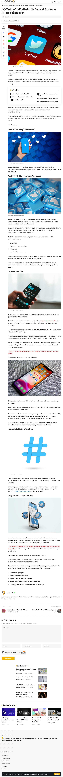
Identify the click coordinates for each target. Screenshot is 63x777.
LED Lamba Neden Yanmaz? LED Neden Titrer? (23, 720)
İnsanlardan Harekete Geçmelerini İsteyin (47, 94)
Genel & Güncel (19, 673)
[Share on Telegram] (4, 52)
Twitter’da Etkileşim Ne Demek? (20, 94)
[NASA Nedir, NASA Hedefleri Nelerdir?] (54, 712)
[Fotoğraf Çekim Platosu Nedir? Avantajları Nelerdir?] (42, 695)
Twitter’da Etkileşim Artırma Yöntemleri (22, 97)
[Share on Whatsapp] (4, 48)
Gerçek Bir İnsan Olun (19, 99)
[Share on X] (4, 36)
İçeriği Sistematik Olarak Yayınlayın (49, 101)
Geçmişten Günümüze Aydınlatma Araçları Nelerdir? (25, 581)
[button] (57, 774)
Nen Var (12, 593)
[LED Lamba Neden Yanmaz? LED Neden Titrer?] (24, 712)
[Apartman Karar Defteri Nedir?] (42, 679)
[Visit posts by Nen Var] (4, 593)
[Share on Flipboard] (4, 40)
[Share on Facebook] (4, 32)
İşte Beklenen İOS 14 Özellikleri (19, 575)
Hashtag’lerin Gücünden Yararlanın (49, 98)
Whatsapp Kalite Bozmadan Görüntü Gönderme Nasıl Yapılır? (27, 584)
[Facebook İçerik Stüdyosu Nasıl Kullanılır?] (39, 712)
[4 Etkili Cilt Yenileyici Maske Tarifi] (42, 687)
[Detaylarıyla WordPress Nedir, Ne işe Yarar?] (8, 712)
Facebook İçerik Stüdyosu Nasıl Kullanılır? (36, 720)
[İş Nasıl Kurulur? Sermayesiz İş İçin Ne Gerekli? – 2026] (42, 671)
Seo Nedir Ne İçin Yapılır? (17, 573)
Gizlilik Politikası (21, 774)
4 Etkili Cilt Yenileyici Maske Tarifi (25, 685)
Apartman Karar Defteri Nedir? (24, 677)
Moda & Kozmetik (20, 687)
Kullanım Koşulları (32, 774)
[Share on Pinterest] (4, 44)
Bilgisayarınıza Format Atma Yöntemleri (21, 578)
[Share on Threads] (4, 56)
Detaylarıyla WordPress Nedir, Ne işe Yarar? (8, 720)
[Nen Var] (9, 1)
